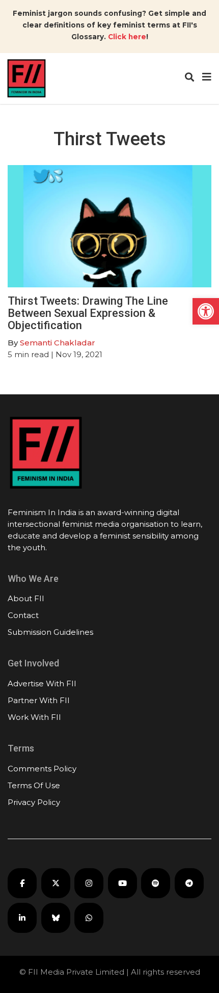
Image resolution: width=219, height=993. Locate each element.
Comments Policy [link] (42, 768)
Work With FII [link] (34, 717)
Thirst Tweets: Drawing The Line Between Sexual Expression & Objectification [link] (88, 313)
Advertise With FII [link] (42, 683)
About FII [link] (26, 598)
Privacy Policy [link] (34, 802)
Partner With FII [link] (39, 700)
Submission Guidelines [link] (50, 632)
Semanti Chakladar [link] (57, 342)
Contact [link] (23, 615)
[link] (206, 311)
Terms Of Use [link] (34, 785)
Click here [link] (127, 37)
